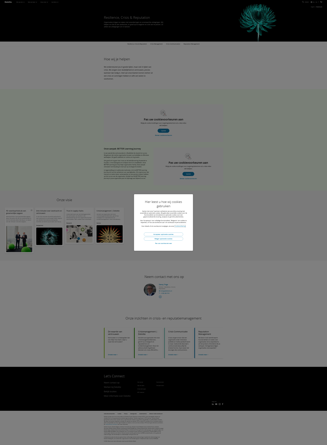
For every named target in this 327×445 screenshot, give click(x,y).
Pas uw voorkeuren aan (163, 243)
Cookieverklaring (180, 226)
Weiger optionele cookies (163, 239)
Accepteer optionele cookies (163, 234)
